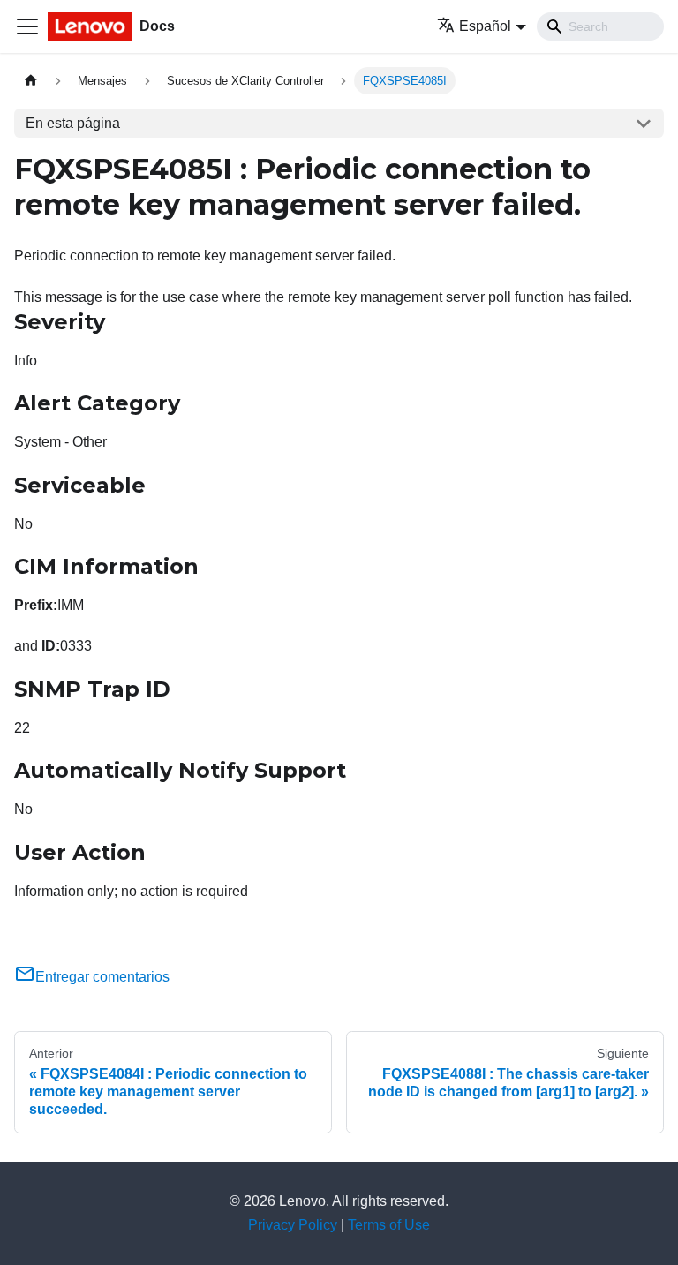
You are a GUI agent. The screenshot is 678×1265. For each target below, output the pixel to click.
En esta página (73, 123)
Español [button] (485, 26)
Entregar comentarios (102, 976)
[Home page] (31, 80)
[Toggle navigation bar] (27, 26)
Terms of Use (389, 1224)
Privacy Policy (292, 1224)
